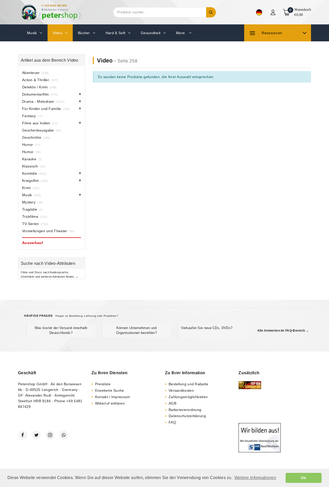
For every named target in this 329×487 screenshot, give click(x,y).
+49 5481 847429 (55, 5)
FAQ (172, 422)
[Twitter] (36, 435)
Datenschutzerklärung (187, 416)
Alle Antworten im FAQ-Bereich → (283, 330)
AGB (172, 403)
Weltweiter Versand (56, 9)
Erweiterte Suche (109, 390)
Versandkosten (181, 390)
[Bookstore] (51, 12)
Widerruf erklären (110, 403)
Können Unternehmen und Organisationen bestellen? (136, 330)
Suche (211, 12)
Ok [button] (303, 478)
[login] (273, 12)
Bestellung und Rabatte (188, 384)
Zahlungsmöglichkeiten (188, 397)
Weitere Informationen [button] (255, 477)
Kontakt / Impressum (112, 397)
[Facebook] (22, 435)
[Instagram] (50, 435)
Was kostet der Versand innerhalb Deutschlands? (61, 330)
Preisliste (103, 384)
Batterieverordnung (185, 410)
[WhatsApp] (63, 435)
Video (105, 60)
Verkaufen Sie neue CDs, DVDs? (206, 328)
